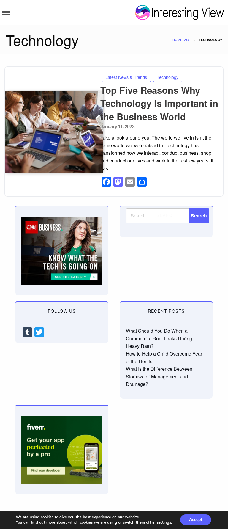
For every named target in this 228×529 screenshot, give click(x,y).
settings (164, 522)
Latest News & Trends (126, 77)
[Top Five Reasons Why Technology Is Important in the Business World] (50, 132)
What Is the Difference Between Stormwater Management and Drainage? (159, 376)
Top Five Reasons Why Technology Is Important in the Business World (159, 103)
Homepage (181, 39)
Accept (195, 519)
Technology (167, 77)
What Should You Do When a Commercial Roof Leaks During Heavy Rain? (159, 338)
